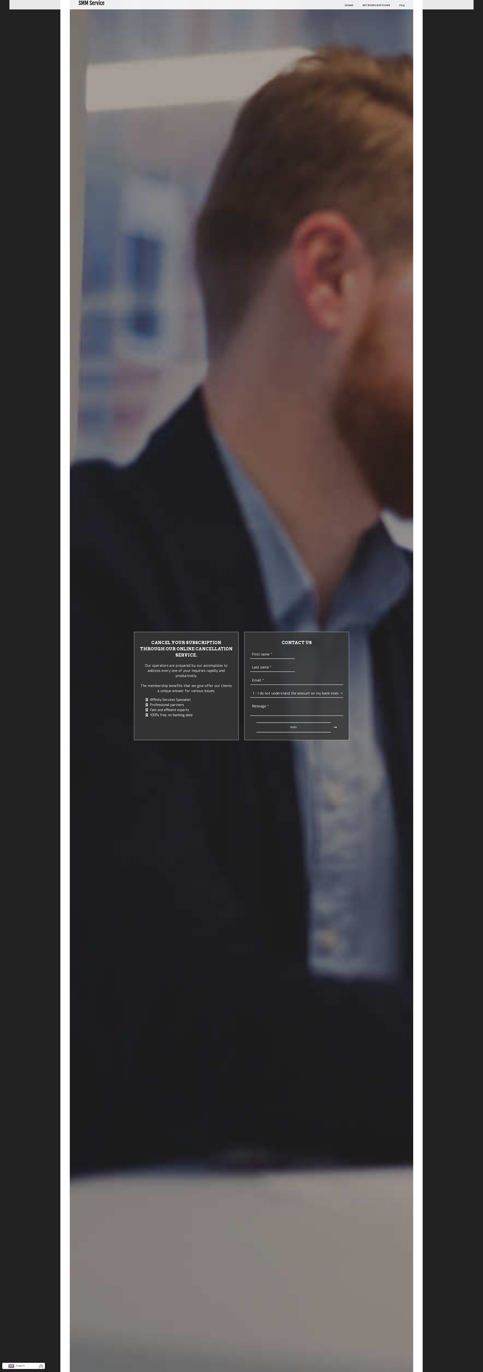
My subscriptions (376, 5)
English (20, 1365)
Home (349, 5)
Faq (402, 5)
